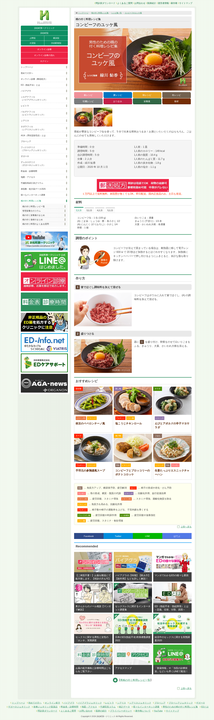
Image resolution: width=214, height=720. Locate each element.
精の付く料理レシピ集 (31, 201)
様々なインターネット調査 (33, 195)
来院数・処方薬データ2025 (33, 189)
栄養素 (147, 101)
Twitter (118, 536)
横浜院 (56, 38)
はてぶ (177, 536)
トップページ (27, 67)
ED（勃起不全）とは (30, 85)
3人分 (89, 210)
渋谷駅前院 (56, 43)
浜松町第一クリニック (44, 28)
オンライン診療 (44, 49)
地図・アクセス (28, 177)
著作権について (143, 711)
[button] (83, 117)
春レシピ (88, 95)
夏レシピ (117, 95)
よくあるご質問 (125, 3)
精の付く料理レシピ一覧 (33, 206)
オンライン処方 (52, 703)
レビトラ (25, 106)
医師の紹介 (101, 711)
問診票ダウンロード (105, 3)
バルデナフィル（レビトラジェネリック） (33, 113)
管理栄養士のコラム (31, 211)
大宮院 (32, 43)
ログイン (44, 61)
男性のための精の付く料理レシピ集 (180, 706)
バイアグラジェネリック (90, 703)
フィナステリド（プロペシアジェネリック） (34, 149)
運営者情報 (163, 3)
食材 (176, 101)
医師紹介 (151, 3)
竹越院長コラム (108, 706)
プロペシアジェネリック (181, 703)
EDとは (205, 706)
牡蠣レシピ (88, 101)
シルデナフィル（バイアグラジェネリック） (34, 98)
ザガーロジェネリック (19, 706)
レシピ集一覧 (116, 13)
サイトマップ (185, 3)
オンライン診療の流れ (44, 55)
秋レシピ (147, 95)
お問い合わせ (85, 711)
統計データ (124, 706)
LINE (147, 536)
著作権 (174, 3)
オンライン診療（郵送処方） (34, 79)
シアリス (25, 120)
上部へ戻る (186, 526)
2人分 (79, 210)
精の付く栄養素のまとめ (33, 215)
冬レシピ (176, 95)
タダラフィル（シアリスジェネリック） (33, 128)
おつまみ (117, 101)
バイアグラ (26, 91)
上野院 (32, 38)
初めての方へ (27, 73)
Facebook (89, 536)
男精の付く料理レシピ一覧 (135, 680)
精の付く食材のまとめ (32, 219)
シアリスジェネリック (140, 703)
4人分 (100, 210)
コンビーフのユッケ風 (133, 13)
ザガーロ (25, 156)
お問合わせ (139, 3)
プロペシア (26, 141)
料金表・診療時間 (29, 171)
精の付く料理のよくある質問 (35, 224)
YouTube (158, 711)
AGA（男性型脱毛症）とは (33, 135)
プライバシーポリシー (121, 711)
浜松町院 (44, 33)
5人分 (110, 210)
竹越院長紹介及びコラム (32, 183)
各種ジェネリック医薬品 (45, 706)
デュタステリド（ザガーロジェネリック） (33, 163)
